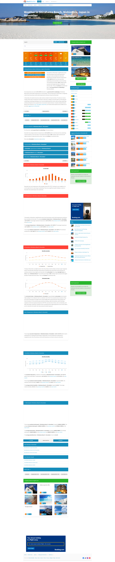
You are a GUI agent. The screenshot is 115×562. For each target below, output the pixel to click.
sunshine (43, 139)
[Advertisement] (45, 240)
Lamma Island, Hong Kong (81, 158)
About (36, 557)
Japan (35, 5)
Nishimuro (50, 5)
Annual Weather (46, 111)
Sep (51, 53)
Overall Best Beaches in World (29, 465)
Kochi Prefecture (64, 120)
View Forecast (57, 22)
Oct (55, 53)
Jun (35, 53)
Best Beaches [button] (53, 1)
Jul (40, 53)
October (76, 122)
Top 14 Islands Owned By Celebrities (82, 248)
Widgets (51, 557)
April (75, 104)
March (76, 101)
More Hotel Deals (81, 78)
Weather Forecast (74, 90)
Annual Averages (74, 93)
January (76, 96)
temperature (36, 139)
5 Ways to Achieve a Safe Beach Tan (82, 252)
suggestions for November (33, 106)
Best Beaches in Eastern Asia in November (31, 450)
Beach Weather (31, 557)
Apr (25, 53)
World (25, 5)
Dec (65, 53)
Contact (41, 557)
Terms (45, 557)
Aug (46, 53)
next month (29, 222)
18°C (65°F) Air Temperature (34, 72)
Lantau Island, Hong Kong (81, 147)
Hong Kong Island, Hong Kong (82, 141)
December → (65, 111)
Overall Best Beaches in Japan (29, 460)
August (40, 104)
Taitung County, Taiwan (81, 152)
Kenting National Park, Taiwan (82, 136)
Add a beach (58, 557)
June (35, 104)
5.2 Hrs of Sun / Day (35, 77)
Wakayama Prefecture (42, 5)
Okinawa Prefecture (35, 120)
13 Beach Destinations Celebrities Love (83, 259)
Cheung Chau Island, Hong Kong (83, 163)
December (76, 128)
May (31, 53)
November (76, 125)
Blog (43, 1)
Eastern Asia (30, 5)
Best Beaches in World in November (30, 452)
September (44, 104)
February (76, 99)
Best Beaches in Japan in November (30, 447)
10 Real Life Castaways (79, 240)
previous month (57, 220)
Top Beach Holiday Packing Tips (81, 237)
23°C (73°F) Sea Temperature (34, 75)
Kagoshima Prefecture (45, 120)
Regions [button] (47, 1)
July (37, 104)
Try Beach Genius (81, 181)
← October (26, 111)
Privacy (47, 557)
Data (38, 557)
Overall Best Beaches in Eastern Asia (30, 462)
